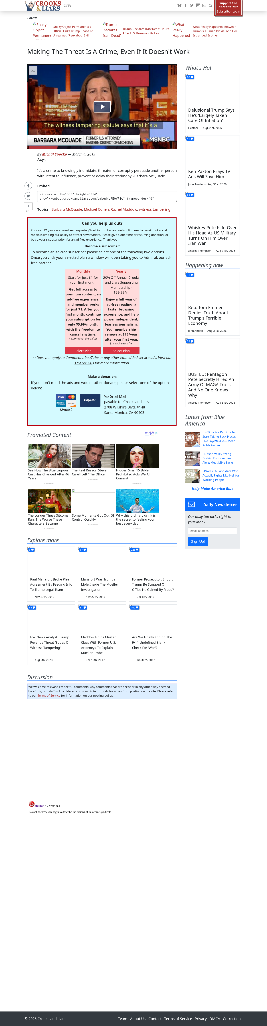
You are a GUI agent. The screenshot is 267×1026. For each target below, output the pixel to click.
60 (188, 77)
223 (133, 549)
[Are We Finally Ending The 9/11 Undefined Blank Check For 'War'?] (153, 618)
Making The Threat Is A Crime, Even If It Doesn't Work (108, 51)
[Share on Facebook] (28, 185)
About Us (138, 1018)
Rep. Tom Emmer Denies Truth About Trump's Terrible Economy (208, 315)
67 (81, 549)
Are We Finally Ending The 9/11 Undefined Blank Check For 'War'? (152, 642)
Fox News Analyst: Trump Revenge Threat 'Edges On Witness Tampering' (50, 642)
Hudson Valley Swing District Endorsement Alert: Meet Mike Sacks (218, 458)
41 (188, 138)
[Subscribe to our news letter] (204, 5)
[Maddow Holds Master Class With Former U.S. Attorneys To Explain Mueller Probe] (102, 618)
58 (188, 194)
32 (188, 341)
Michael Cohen (96, 209)
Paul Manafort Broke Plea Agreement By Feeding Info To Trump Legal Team (51, 584)
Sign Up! (198, 541)
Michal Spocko (54, 154)
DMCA (214, 1018)
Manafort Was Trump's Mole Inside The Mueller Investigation (99, 584)
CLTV (67, 5)
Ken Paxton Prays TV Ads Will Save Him (209, 173)
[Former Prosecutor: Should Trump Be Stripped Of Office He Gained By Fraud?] (153, 560)
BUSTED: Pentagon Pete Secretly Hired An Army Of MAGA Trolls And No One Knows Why (211, 384)
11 (188, 274)
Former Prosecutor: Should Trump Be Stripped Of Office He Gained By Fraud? (153, 584)
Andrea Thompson (199, 250)
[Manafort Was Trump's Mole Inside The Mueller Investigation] (102, 560)
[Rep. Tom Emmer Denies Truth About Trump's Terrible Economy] (212, 287)
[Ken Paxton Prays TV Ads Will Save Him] (212, 151)
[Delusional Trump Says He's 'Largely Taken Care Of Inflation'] (212, 89)
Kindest (66, 409)
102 (133, 607)
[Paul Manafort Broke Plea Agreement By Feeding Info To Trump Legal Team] (51, 560)
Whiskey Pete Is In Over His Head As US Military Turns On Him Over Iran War (212, 235)
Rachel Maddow (124, 209)
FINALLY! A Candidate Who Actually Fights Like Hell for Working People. (221, 475)
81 (81, 607)
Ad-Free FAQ (84, 363)
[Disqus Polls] (102, 748)
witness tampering (154, 209)
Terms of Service (49, 696)
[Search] (210, 5)
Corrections (232, 1018)
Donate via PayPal (90, 400)
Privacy (201, 1018)
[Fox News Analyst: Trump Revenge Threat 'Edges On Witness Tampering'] (51, 618)
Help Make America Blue (212, 488)
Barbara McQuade (66, 209)
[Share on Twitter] (28, 196)
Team (122, 1018)
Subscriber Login (228, 11)
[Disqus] (102, 845)
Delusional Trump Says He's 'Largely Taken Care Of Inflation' (211, 115)
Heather (193, 128)
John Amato (195, 184)
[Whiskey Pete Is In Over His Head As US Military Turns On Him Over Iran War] (212, 207)
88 (30, 607)
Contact (154, 1018)
